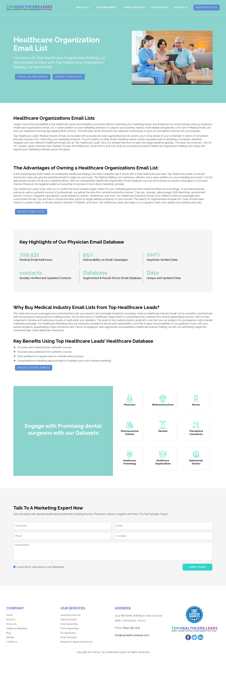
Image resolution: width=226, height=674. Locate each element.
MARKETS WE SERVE (134, 7)
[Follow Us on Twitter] (194, 637)
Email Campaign (69, 637)
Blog (8, 633)
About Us (11, 619)
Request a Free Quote (68, 77)
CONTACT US (180, 7)
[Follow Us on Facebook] (188, 637)
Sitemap (10, 637)
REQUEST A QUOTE (206, 7)
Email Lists (11, 624)
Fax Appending (68, 633)
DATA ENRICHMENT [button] (107, 7)
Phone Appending (70, 628)
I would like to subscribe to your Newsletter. (40, 567)
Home (9, 615)
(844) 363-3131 (131, 627)
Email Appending (69, 624)
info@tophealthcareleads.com (132, 635)
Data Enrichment (69, 619)
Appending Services (71, 615)
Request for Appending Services (77, 642)
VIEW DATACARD (159, 7)
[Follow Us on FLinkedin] (200, 637)
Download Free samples (33, 77)
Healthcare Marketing (16, 628)
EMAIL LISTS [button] (82, 7)
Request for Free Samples (34, 367)
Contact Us (11, 642)
